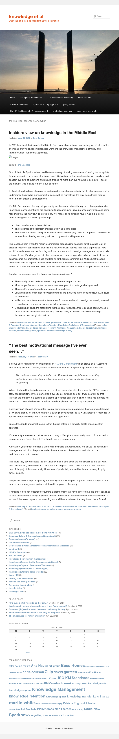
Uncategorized (16, 591)
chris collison (33, 671)
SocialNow (92, 708)
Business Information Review (97, 666)
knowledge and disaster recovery (41, 327)
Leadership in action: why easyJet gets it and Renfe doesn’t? (38, 606)
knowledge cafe (97, 683)
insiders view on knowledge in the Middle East (53, 132)
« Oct (28, 652)
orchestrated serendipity (52, 703)
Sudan (45, 715)
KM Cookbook (15, 555)
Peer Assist (31, 709)
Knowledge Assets (79, 683)
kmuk (68, 683)
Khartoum (13, 683)
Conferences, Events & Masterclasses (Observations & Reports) (39, 545)
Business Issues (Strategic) (74, 506)
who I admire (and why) (87, 110)
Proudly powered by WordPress (59, 728)
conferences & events (19, 542)
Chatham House (15, 672)
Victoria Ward (67, 715)
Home (12, 97)
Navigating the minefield (20, 584)
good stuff (14, 548)
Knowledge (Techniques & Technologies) (76, 325)
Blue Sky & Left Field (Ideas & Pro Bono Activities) (39, 506)
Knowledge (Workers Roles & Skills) (26, 571)
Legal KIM (14, 574)
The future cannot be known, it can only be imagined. (34, 612)
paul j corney (69, 104)
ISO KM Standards (18, 552)
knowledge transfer (80, 696)
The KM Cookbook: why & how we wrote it (29, 110)
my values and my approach (45, 104)
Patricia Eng (71, 703)
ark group (54, 666)
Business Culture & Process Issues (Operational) (39, 322)
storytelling (35, 715)
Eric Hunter (95, 672)
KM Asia (40, 683)
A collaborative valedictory (61, 97)
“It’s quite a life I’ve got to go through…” (28, 602)
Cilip (49, 671)
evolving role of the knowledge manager (25, 678)
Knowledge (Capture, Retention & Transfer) (38, 325)
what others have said (62, 110)
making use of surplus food (22, 581)
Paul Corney (38, 137)
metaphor (51, 509)
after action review (19, 666)
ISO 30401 (52, 678)
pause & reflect (17, 709)
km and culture (27, 683)
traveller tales (15, 588)
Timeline (53, 715)
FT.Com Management (66, 363)
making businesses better (21, 578)
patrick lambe (87, 703)
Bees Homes (73, 665)
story (78, 509)
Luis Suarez (101, 696)
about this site (84, 97)
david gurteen (65, 671)
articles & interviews (19, 104)
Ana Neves (39, 665)
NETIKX (38, 703)
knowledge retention (88, 327)
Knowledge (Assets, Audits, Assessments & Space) (33, 562)
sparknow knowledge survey (59, 330)
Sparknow (41, 330)
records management (26, 330)
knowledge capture (20, 690)
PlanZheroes (45, 709)
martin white (22, 702)
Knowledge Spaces (56, 696)
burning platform (38, 509)
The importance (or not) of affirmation (27, 615)
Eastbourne (83, 672)
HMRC (44, 678)
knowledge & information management (27, 558)
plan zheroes (63, 709)
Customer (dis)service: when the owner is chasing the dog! (37, 609)
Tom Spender (23, 164)
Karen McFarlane (97, 678)
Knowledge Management (67, 327)
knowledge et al (26, 16)
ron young (77, 709)
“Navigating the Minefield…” (32, 97)
